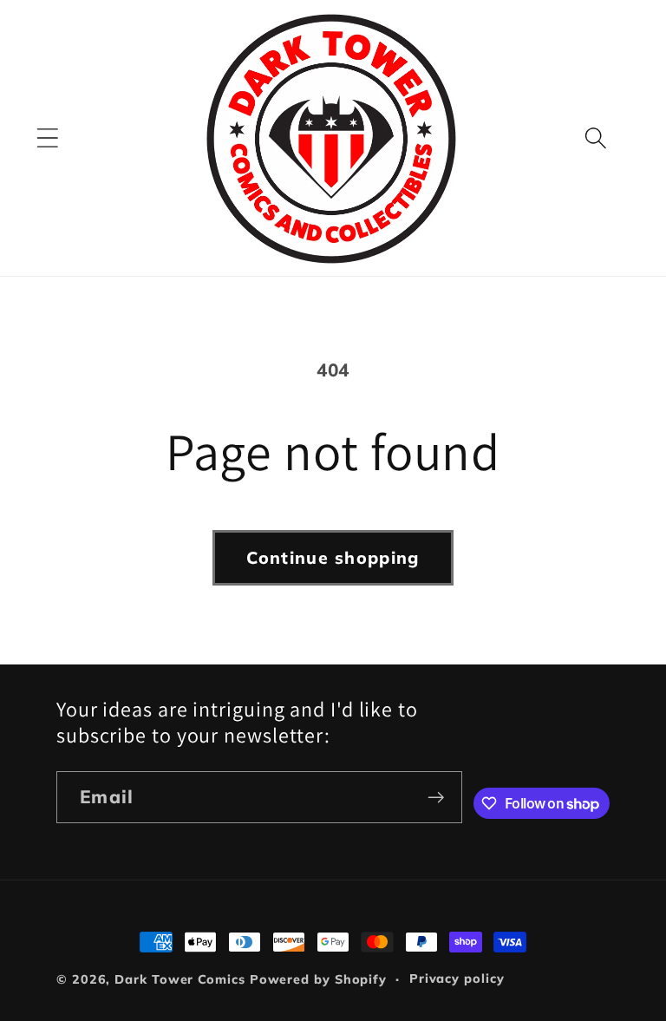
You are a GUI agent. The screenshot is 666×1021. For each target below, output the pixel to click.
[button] (47, 138)
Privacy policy (457, 978)
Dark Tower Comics (179, 979)
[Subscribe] (435, 797)
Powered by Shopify (318, 979)
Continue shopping (332, 557)
